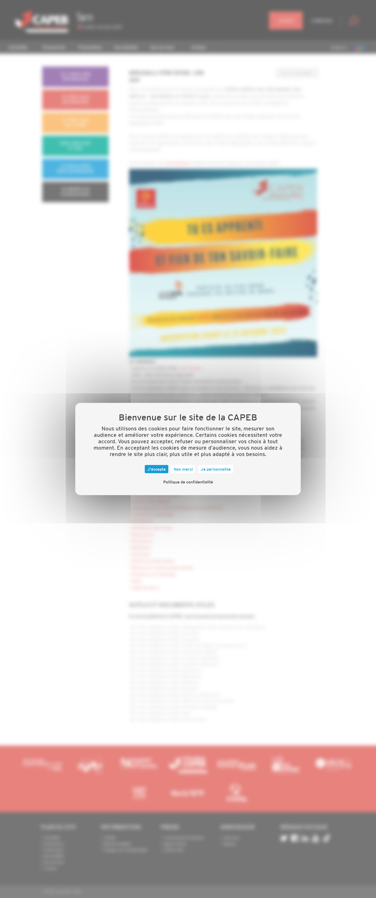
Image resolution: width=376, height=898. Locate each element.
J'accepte (156, 469)
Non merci (183, 469)
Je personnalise (216, 469)
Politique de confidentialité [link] (188, 482)
